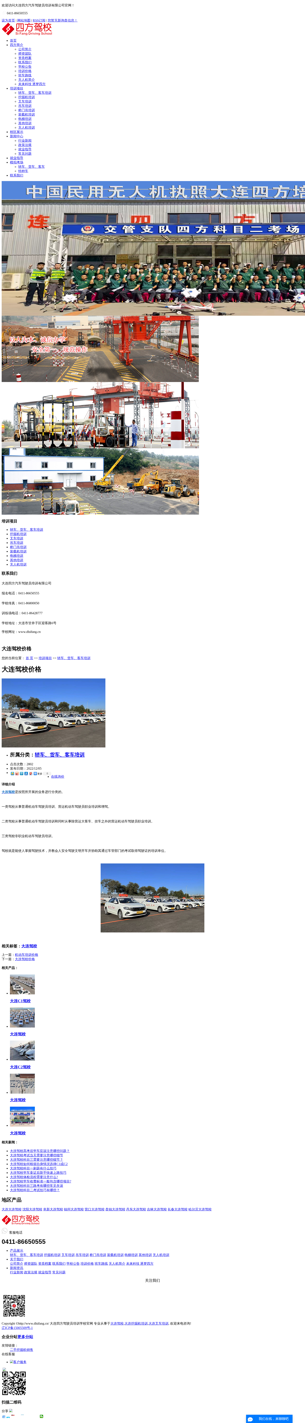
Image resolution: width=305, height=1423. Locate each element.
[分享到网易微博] (30, 773)
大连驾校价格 (25, 959)
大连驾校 (29, 946)
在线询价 (57, 776)
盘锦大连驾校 (115, 1209)
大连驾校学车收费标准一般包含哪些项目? (40, 1181)
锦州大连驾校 (74, 1209)
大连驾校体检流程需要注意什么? (34, 1177)
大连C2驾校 (20, 1067)
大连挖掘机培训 (136, 1323)
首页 (13, 40)
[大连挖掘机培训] (100, 381)
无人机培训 (26, 127)
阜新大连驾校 (53, 1209)
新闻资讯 (16, 1268)
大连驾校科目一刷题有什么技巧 (33, 1168)
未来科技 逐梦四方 (32, 84)
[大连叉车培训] (100, 447)
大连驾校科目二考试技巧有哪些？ (35, 1190)
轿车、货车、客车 (31, 166)
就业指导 (25, 149)
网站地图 (23, 20)
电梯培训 (25, 119)
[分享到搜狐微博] (32, 1416)
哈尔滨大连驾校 (200, 1209)
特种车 (23, 171)
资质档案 (25, 58)
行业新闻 (25, 140)
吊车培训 (25, 106)
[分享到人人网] (26, 773)
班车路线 (25, 75)
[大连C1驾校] (22, 993)
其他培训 (25, 123)
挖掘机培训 (26, 97)
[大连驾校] (22, 1026)
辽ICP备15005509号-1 (17, 1328)
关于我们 (16, 1259)
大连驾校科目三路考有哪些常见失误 (36, 1185)
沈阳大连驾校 (32, 1209)
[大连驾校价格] (53, 746)
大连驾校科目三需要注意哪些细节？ (36, 1159)
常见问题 (25, 153)
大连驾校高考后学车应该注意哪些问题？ (40, 1151)
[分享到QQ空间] (12, 773)
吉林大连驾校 (157, 1209)
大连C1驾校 (20, 1001)
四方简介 (16, 45)
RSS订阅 (39, 20)
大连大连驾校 (12, 1209)
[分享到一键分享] (8, 1416)
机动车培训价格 (26, 954)
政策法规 (25, 145)
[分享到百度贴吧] (27, 1416)
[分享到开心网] (22, 1416)
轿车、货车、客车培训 (34, 92)
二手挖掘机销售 (21, 1350)
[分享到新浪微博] (17, 773)
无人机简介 (26, 79)
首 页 (29, 658)
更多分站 (25, 1337)
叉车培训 (25, 101)
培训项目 (16, 88)
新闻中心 (16, 136)
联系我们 (25, 62)
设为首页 (8, 20)
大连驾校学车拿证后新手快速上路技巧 (38, 1172)
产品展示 (16, 1250)
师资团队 (25, 53)
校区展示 (16, 132)
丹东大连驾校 (136, 1209)
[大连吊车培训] (100, 513)
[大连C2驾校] (22, 1059)
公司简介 (25, 49)
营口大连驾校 (95, 1209)
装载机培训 (26, 114)
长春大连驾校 (178, 1209)
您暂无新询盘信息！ (63, 20)
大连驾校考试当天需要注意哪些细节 (36, 1155)
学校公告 (25, 66)
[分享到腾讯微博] (21, 773)
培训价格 (25, 71)
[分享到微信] (41, 1416)
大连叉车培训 (158, 1323)
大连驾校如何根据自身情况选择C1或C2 (39, 1164)
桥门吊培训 (26, 110)
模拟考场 (16, 162)
